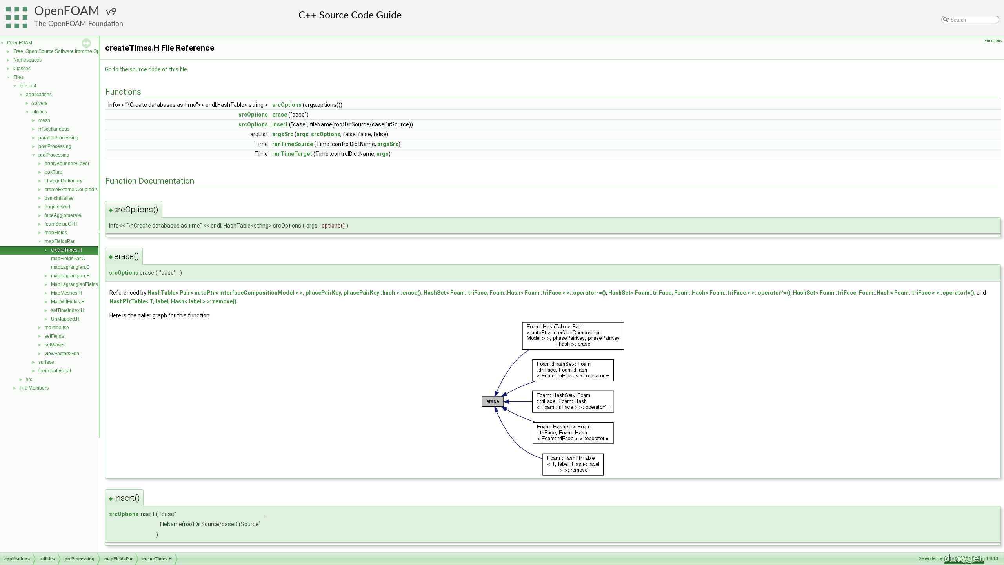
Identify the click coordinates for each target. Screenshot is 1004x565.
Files (18, 77)
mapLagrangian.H (70, 276)
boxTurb (53, 172)
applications (39, 94)
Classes (22, 68)
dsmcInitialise (59, 198)
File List (28, 86)
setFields (54, 336)
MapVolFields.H (68, 301)
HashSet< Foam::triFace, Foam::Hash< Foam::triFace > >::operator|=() (883, 293)
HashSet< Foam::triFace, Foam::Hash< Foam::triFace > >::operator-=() (515, 293)
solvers (39, 103)
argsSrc (282, 134)
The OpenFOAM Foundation (78, 23)
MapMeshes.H (66, 293)
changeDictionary (63, 181)
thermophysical (54, 371)
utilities (39, 112)
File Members (34, 388)
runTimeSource (292, 144)
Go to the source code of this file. (146, 69)
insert (280, 124)
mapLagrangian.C (70, 267)
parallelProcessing (58, 137)
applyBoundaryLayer (67, 163)
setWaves (55, 345)
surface (46, 362)
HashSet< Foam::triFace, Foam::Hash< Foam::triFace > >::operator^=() (699, 293)
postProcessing (54, 146)
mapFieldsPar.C (68, 258)
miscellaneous (53, 129)
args (302, 134)
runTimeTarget (292, 154)
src (29, 379)
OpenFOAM (67, 11)
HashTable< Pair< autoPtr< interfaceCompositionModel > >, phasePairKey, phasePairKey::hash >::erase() (284, 293)
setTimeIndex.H (67, 310)
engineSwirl (57, 207)
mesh (44, 120)
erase (279, 114)
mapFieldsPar (60, 241)
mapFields (56, 232)
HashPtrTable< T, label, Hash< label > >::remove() (172, 301)
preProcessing (53, 155)
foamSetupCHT (61, 224)
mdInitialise (57, 327)
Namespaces (27, 60)
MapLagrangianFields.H (77, 284)
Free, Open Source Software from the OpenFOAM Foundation (78, 51)
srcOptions (287, 105)
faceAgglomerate (63, 215)
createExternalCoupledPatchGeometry (86, 189)
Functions (993, 40)
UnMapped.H (65, 319)
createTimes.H (66, 250)
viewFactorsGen (62, 353)
